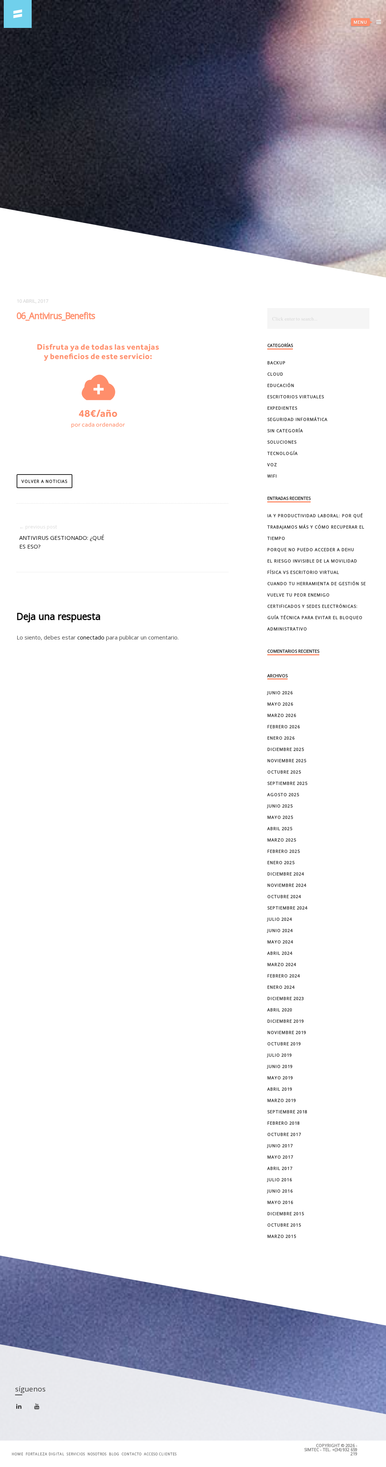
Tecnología (282, 453)
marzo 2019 (281, 1100)
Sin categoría (285, 430)
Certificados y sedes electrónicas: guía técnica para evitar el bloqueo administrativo (315, 617)
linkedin (23, 1409)
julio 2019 (279, 1055)
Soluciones (282, 442)
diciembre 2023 (285, 998)
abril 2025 (280, 828)
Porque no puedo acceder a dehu (310, 549)
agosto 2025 (283, 794)
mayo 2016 (280, 1202)
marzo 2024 (281, 964)
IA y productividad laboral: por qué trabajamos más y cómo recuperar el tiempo (316, 527)
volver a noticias (44, 481)
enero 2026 (281, 738)
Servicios (76, 1454)
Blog (114, 1454)
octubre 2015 (284, 1225)
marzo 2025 (281, 840)
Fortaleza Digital (45, 1454)
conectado (90, 637)
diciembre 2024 (285, 874)
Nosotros (97, 1454)
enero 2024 (281, 987)
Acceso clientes (160, 1454)
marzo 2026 (281, 715)
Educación (280, 385)
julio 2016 (279, 1179)
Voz (272, 464)
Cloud (275, 374)
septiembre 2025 (287, 783)
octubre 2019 (284, 1043)
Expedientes (282, 408)
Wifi (272, 476)
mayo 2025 (280, 817)
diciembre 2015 (285, 1213)
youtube (41, 1408)
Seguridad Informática (297, 419)
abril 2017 (280, 1168)
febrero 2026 (283, 726)
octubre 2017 (284, 1134)
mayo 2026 (280, 704)
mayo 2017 (280, 1157)
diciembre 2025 (285, 749)
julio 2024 (279, 919)
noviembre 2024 (286, 885)
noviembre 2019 (286, 1032)
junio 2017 (280, 1145)
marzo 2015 (281, 1236)
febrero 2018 (283, 1123)
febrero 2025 (283, 851)
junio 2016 (280, 1191)
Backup (276, 362)
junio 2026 (280, 692)
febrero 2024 (283, 976)
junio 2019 (280, 1066)
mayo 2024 (280, 942)
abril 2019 (280, 1089)
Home (17, 1454)
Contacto (132, 1454)
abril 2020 (280, 1009)
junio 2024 (280, 930)
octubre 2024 (284, 896)
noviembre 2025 (286, 760)
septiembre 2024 (287, 908)
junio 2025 (280, 806)
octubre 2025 (284, 772)
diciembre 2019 (285, 1021)
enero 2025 (281, 862)
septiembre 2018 (287, 1111)
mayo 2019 (280, 1077)
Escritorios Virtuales (295, 396)
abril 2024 (280, 953)
